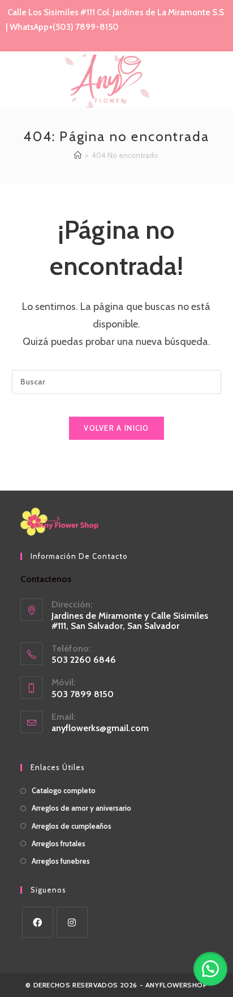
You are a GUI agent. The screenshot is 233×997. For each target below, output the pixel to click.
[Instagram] (72, 922)
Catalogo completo (64, 790)
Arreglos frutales (58, 843)
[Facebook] (37, 922)
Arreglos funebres (61, 860)
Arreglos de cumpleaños (71, 825)
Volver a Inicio (116, 427)
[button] (210, 969)
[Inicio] (77, 155)
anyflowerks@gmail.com (100, 728)
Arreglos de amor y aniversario (81, 807)
